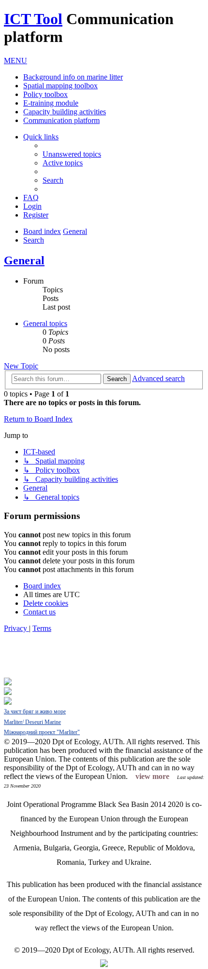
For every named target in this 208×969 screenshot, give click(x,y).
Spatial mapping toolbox (60, 86)
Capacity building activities (64, 112)
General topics (45, 323)
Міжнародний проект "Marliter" (42, 732)
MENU (15, 60)
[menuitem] (72, 154)
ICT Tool (33, 18)
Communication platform (61, 120)
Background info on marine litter (73, 77)
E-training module (50, 103)
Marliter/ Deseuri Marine (32, 722)
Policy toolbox (45, 94)
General (24, 260)
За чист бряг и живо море (35, 711)
